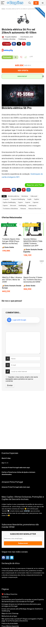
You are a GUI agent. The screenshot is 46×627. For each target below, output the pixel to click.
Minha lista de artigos (9, 616)
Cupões (36, 199)
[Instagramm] (7, 557)
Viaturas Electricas (34, 208)
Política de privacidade (10, 623)
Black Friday (6, 458)
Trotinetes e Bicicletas (9, 39)
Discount (13, 205)
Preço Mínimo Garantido (10, 626)
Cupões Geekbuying (9, 202)
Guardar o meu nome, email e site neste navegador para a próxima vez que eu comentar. (22, 379)
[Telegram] (12, 557)
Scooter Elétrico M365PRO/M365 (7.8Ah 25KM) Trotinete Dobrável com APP (32, 242)
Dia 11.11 (5, 463)
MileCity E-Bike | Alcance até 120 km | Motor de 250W (12, 279)
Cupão (29, 199)
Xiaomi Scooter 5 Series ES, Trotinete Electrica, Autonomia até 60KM (32, 279)
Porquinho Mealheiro (11, 37)
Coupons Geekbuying (18, 199)
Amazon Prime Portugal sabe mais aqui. (16, 467)
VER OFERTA (23, 71)
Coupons (6, 199)
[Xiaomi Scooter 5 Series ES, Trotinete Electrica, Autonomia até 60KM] (33, 262)
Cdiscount (33, 196)
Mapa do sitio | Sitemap (10, 613)
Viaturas (23, 208)
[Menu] (2, 3)
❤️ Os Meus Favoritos (9, 594)
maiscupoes (32, 205)
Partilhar (36, 3)
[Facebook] (3, 557)
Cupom (20, 202)
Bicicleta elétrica (13, 196)
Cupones (35, 202)
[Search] (29, 3)
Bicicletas (25, 196)
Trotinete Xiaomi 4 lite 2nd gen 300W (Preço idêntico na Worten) (11, 241)
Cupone (27, 202)
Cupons (5, 205)
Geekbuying (22, 39)
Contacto (5, 597)
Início (3, 9)
